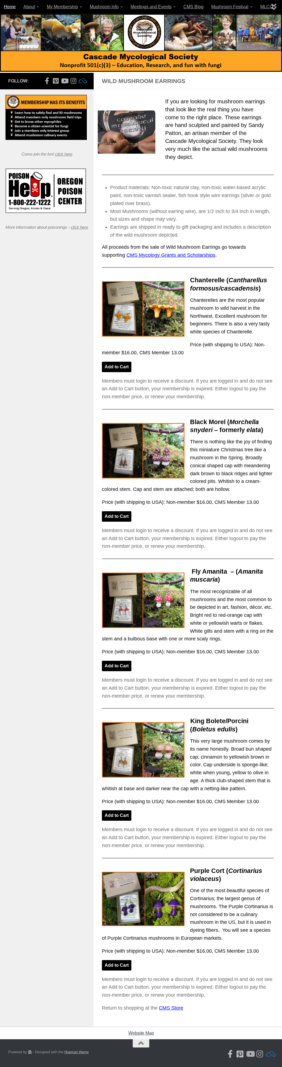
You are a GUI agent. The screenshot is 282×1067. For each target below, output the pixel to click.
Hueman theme (76, 1052)
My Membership (62, 6)
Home (10, 6)
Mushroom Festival (229, 6)
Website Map (141, 1033)
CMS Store (171, 1008)
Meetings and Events (151, 6)
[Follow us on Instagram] (73, 81)
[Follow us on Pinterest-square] (55, 81)
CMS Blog (193, 6)
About (29, 6)
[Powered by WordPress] (30, 1052)
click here (63, 154)
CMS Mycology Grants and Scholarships (170, 255)
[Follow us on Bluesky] (82, 81)
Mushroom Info (104, 6)
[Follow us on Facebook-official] (47, 81)
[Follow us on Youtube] (64, 81)
